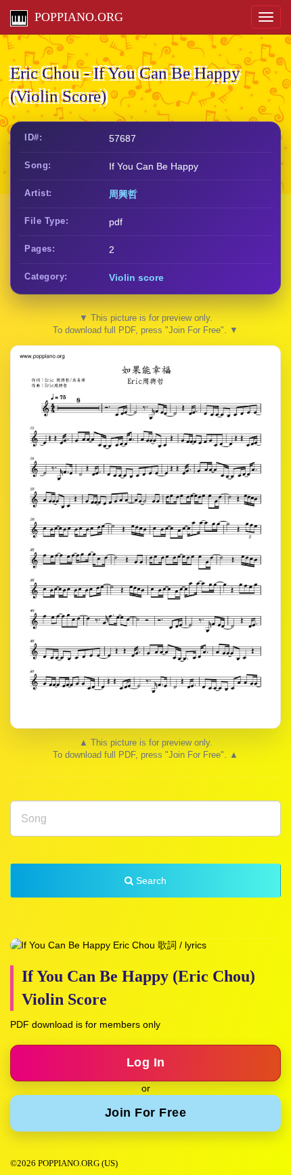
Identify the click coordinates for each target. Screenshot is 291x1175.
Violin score (136, 277)
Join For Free (146, 1112)
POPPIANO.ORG (75, 17)
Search (149, 880)
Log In (146, 1062)
